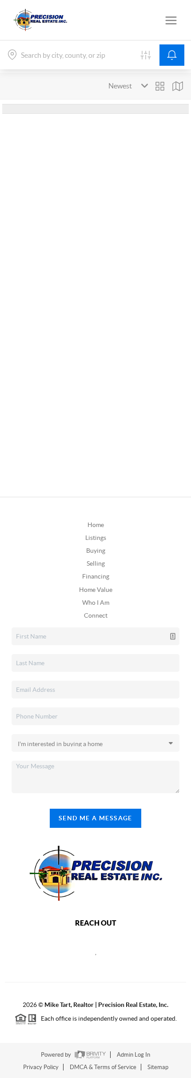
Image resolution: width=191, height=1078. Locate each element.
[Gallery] (160, 86)
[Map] (178, 86)
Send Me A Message (95, 818)
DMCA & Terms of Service (103, 1067)
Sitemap (157, 1067)
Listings (95, 537)
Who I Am (95, 602)
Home (96, 524)
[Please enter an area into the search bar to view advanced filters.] (145, 55)
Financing (95, 576)
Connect (95, 615)
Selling (96, 563)
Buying (95, 550)
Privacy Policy (41, 1067)
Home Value (95, 589)
